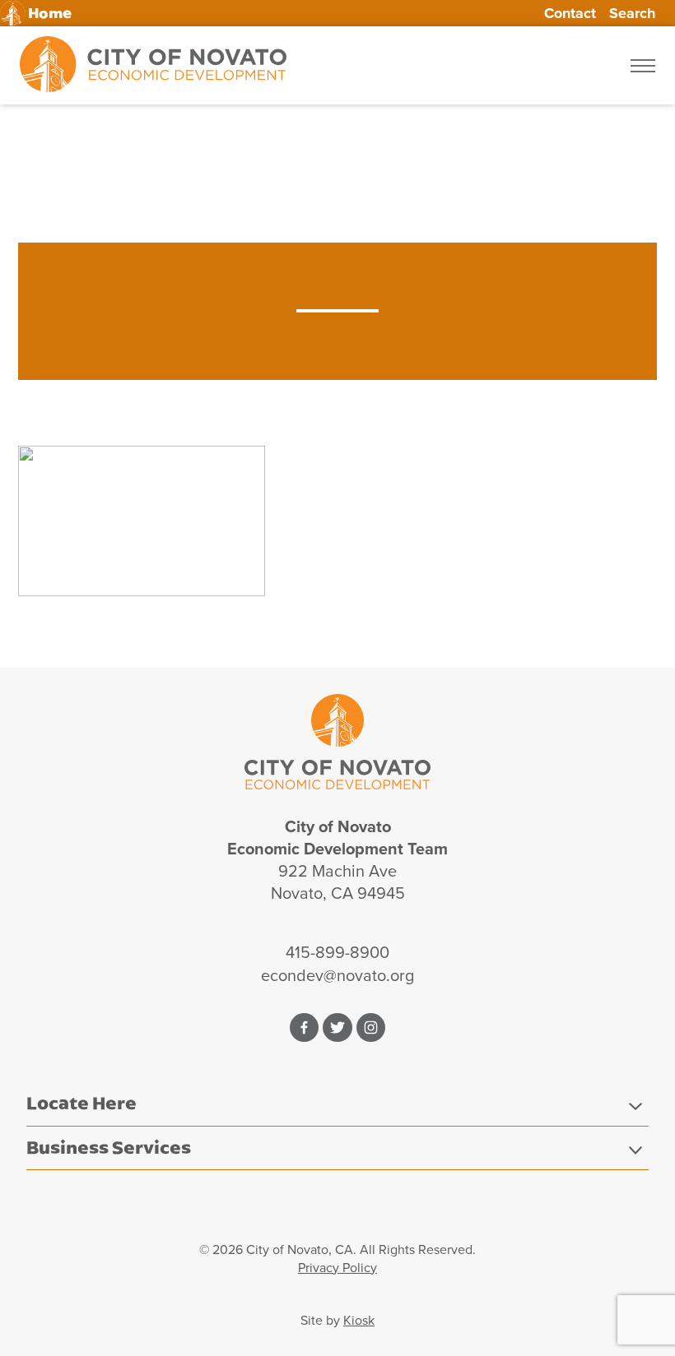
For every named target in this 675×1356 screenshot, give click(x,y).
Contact (570, 13)
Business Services (108, 1147)
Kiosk (359, 1320)
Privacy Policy (337, 1267)
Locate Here (81, 1102)
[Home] (153, 65)
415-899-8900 (337, 952)
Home (50, 13)
